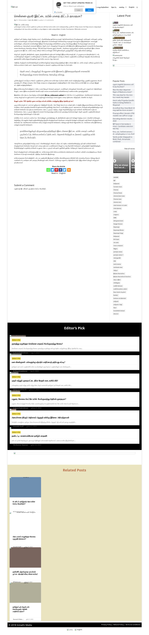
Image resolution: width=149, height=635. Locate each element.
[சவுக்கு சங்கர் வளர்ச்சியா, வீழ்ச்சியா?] (118, 48)
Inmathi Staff (18, 426)
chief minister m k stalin (120, 205)
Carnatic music (118, 187)
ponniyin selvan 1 (118, 255)
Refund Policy (118, 624)
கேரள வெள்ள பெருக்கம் (120, 292)
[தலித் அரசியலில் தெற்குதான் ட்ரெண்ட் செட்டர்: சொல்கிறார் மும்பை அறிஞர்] (119, 38)
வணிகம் (41, 20)
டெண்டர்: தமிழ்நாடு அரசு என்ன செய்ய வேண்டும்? (25, 495)
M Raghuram (17, 582)
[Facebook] (60, 170)
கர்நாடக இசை (117, 280)
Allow (89, 10)
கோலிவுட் (116, 295)
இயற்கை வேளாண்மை (119, 273)
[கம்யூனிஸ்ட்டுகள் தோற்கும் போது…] (117, 55)
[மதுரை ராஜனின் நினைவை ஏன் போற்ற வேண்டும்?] (115, 23)
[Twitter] (64, 170)
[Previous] (114, 161)
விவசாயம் (116, 314)
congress (116, 214)
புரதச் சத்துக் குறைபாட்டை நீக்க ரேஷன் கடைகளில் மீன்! (35, 380)
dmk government (118, 221)
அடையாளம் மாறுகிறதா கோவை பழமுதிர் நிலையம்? (25, 530)
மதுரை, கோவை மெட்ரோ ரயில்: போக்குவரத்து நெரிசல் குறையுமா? (39, 399)
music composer (118, 245)
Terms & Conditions (132, 624)
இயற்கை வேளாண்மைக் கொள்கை (122, 276)
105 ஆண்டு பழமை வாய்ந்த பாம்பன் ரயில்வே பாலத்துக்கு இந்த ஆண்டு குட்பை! (48, 101)
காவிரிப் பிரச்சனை (118, 286)
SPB (115, 261)
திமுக (115, 307)
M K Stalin (116, 239)
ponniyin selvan (118, 252)
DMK (115, 218)
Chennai (116, 190)
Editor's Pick (16, 340)
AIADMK (116, 177)
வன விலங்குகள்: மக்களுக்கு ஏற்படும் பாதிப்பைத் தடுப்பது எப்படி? (38, 362)
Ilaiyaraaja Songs (118, 233)
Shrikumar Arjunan (20, 445)
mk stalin (116, 242)
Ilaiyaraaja (116, 227)
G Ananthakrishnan (20, 353)
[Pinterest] (56, 170)
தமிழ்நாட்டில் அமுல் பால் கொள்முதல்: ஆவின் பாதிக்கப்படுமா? (25, 601)
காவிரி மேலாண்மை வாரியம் (120, 289)
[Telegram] (52, 170)
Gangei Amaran (118, 224)
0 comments (49, 20)
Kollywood (116, 236)
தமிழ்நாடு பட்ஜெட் (118, 304)
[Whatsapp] (48, 170)
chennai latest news (119, 196)
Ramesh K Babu (18, 619)
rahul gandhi (117, 258)
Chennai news (117, 199)
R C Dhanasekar (21, 20)
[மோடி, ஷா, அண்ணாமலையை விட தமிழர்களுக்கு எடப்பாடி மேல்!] (116, 30)
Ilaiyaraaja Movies (119, 230)
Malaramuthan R (19, 389)
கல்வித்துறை (117, 283)
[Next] (133, 161)
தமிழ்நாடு (116, 301)
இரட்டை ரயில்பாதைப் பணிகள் (54, 95)
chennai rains (117, 202)
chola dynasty (117, 208)
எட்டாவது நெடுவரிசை (102, 7)
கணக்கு (121, 7)
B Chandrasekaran (20, 371)
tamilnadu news (118, 267)
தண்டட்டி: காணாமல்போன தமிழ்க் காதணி (29, 436)
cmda (115, 211)
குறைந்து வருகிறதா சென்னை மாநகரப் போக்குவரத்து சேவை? (37, 343)
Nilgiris (115, 249)
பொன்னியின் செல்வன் (119, 311)
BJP (114, 180)
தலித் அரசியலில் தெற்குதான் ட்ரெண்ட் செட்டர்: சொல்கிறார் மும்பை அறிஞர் (122, 42)
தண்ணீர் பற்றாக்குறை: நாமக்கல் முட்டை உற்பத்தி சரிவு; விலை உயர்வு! (25, 565)
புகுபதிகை (31, 189)
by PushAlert (59, 12)
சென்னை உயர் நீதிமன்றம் (120, 298)
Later (78, 10)
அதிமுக (116, 270)
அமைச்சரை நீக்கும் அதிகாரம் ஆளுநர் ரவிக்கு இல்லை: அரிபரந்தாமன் (40, 417)
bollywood (116, 183)
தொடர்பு (113, 7)
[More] (69, 170)
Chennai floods (118, 193)
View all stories (129, 149)
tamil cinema (117, 264)
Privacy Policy (106, 624)
